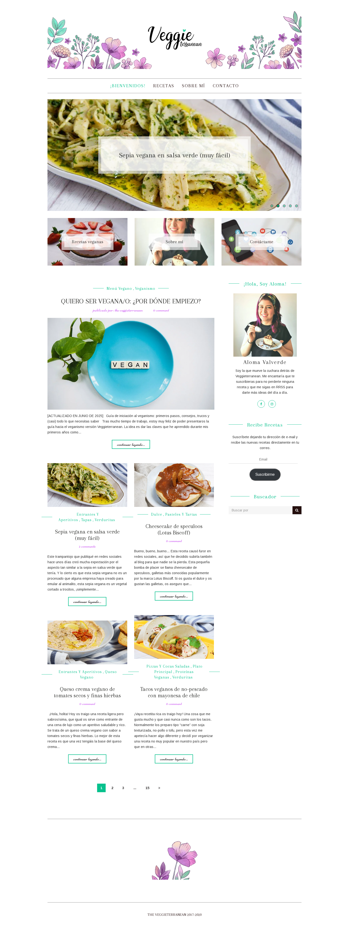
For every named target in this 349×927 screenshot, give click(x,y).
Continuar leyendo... (131, 444)
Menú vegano (119, 288)
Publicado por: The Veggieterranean (118, 310)
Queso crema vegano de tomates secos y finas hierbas (87, 692)
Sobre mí (193, 85)
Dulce (156, 514)
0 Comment (161, 310)
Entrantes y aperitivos (80, 672)
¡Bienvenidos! (128, 85)
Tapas (86, 520)
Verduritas (105, 520)
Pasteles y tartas (181, 514)
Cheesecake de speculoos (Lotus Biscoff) (174, 529)
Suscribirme (265, 474)
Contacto (226, 85)
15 (147, 788)
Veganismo (145, 288)
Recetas (163, 85)
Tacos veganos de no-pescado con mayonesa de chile (174, 692)
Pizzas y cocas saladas (168, 666)
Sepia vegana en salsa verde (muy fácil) (174, 155)
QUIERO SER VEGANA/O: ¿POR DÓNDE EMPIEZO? (131, 301)
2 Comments (87, 546)
